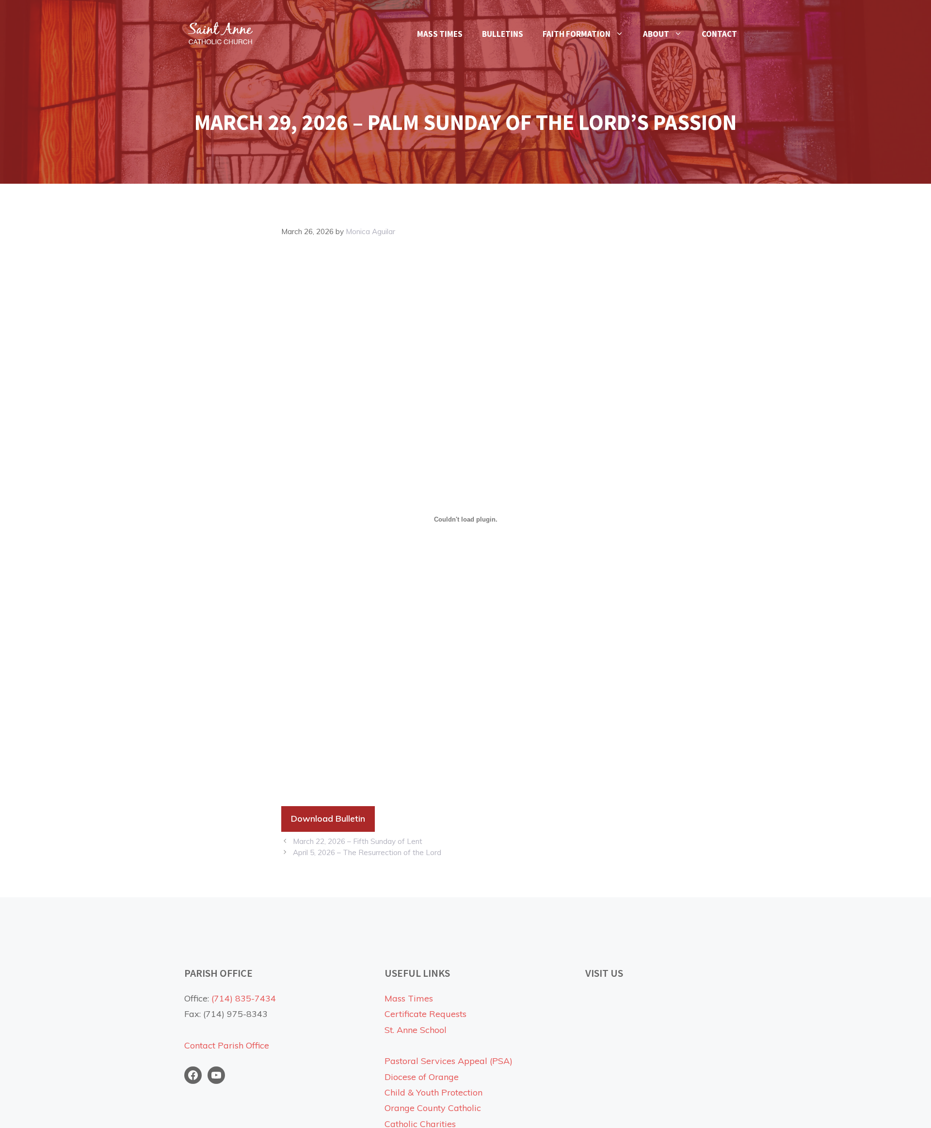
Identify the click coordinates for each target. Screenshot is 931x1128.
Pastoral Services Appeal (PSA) (449, 1060)
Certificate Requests (425, 1013)
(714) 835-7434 (243, 998)
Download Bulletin (328, 818)
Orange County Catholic (433, 1107)
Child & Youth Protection (433, 1092)
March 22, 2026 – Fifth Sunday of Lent (357, 841)
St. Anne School (416, 1029)
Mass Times (440, 34)
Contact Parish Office (226, 1045)
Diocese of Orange (422, 1076)
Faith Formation (576, 34)
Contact (719, 34)
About (656, 34)
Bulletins (502, 34)
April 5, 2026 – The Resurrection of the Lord (367, 852)
